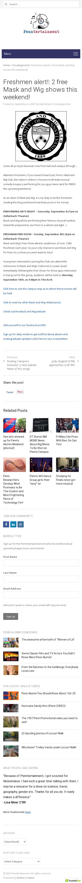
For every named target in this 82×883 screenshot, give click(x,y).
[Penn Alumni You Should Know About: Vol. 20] (10, 695)
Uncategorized (20, 65)
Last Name (10, 572)
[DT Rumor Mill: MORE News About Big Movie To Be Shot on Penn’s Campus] (41, 425)
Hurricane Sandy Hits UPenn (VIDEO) (44, 705)
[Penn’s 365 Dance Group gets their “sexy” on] (41, 465)
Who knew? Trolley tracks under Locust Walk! (49, 747)
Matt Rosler (45, 104)
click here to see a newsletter (50, 338)
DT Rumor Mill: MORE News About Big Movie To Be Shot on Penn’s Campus (39, 444)
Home (6, 65)
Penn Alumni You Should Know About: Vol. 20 (49, 693)
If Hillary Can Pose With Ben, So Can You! (67, 440)
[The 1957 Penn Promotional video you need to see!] (10, 721)
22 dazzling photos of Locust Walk (43, 733)
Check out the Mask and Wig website (24, 311)
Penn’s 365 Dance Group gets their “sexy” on (40, 480)
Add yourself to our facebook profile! (24, 325)
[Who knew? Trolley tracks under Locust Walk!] (10, 751)
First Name (10, 556)
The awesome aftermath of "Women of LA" (48, 639)
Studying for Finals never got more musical (65, 480)
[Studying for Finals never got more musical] (67, 465)
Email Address (12, 588)
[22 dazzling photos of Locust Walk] (10, 736)
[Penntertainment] (41, 24)
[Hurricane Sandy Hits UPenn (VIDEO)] (10, 708)
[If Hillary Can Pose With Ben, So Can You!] (67, 425)
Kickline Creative (25, 877)
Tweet (9, 392)
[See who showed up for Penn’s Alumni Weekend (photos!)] (14, 425)
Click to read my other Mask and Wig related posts (32, 302)
